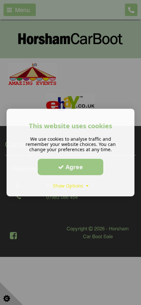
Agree (73, 167)
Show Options (69, 186)
